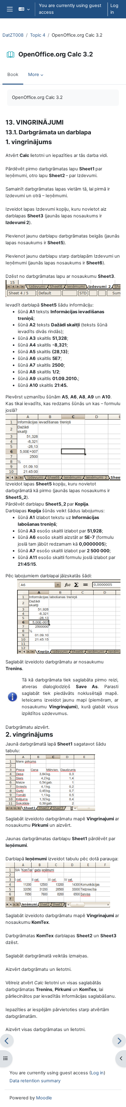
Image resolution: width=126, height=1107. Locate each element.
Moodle (44, 1098)
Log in (114, 9)
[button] (24, 9)
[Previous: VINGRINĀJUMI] (7, 1040)
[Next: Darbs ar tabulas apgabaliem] (119, 1040)
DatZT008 (13, 35)
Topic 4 (37, 35)
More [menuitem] (33, 74)
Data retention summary (35, 1080)
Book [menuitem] (12, 74)
